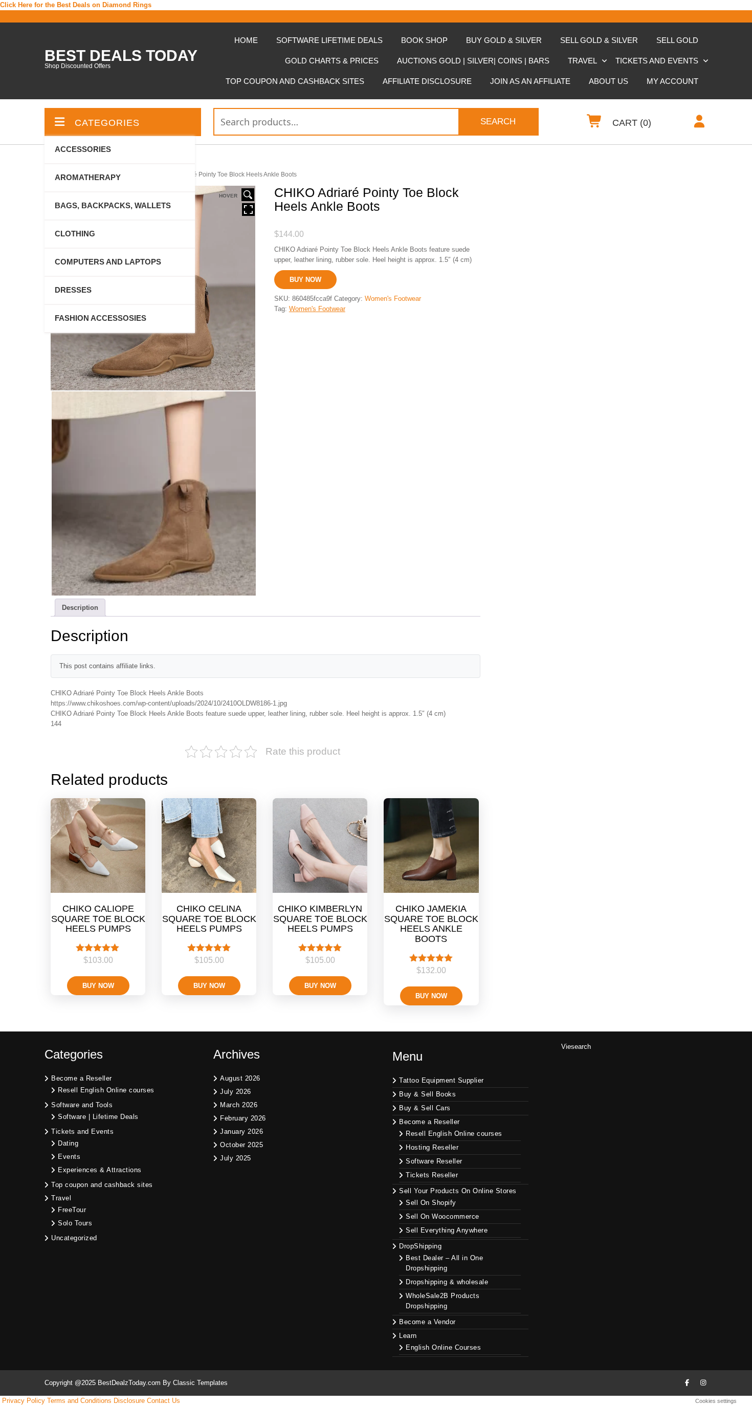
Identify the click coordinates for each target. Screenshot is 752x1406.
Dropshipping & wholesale (447, 1282)
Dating (68, 1143)
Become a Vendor (427, 1322)
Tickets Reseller (432, 1175)
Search (498, 121)
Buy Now (305, 279)
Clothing (75, 233)
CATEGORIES (107, 123)
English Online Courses (443, 1347)
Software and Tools (82, 1105)
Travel (582, 60)
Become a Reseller (81, 1078)
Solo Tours (75, 1223)
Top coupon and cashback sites (295, 81)
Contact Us (163, 1400)
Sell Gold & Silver (599, 40)
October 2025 (241, 1145)
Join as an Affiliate (530, 81)
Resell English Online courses (106, 1090)
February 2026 (243, 1118)
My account (672, 81)
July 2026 (235, 1091)
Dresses (73, 289)
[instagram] (703, 1383)
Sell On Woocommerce (442, 1216)
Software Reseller (434, 1161)
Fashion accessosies (100, 318)
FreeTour (72, 1210)
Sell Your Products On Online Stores (458, 1191)
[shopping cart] (595, 123)
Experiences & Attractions (100, 1170)
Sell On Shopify (431, 1202)
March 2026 (238, 1105)
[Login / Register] (699, 123)
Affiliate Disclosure (427, 81)
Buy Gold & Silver (504, 40)
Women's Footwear (393, 298)
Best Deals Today (121, 55)
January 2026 (241, 1131)
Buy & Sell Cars (425, 1108)
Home (246, 40)
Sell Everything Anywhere (447, 1230)
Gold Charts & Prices (332, 60)
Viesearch (576, 1046)
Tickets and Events (656, 60)
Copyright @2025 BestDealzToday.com (103, 1383)
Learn (408, 1335)
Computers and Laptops (108, 261)
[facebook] (687, 1383)
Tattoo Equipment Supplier (441, 1080)
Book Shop (424, 40)
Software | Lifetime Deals (98, 1117)
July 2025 (235, 1158)
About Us (608, 81)
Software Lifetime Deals (329, 40)
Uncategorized (74, 1238)
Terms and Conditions (79, 1400)
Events (69, 1156)
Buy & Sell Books (427, 1094)
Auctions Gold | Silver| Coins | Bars (473, 60)
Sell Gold (677, 40)
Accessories (83, 149)
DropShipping (420, 1246)
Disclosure (129, 1400)
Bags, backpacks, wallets (113, 205)
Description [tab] (80, 607)
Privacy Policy (23, 1400)
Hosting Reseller (432, 1147)
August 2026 (240, 1078)
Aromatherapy (88, 177)
